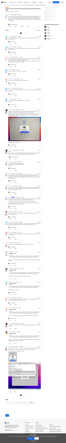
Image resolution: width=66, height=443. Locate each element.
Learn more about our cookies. (52, 436)
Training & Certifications (29, 426)
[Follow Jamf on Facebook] (13, 430)
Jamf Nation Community (29, 428)
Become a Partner (28, 433)
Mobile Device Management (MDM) (41, 428)
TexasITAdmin (10, 161)
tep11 (9, 36)
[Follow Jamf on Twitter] (5, 430)
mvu (48, 26)
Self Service (52, 424)
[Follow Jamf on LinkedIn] (7, 430)
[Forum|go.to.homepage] (3, 2)
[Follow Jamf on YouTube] (9, 430)
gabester (9, 346)
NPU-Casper (10, 46)
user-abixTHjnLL (11, 78)
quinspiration (10, 282)
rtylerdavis (10, 331)
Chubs (48, 29)
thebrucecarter (49, 38)
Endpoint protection (53, 428)
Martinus (9, 297)
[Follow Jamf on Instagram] (11, 430)
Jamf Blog (27, 429)
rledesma (9, 307)
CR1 (9, 69)
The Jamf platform (38, 424)
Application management (39, 429)
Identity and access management (55, 426)
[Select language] (51, 2)
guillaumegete (10, 211)
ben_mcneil (10, 57)
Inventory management (39, 431)
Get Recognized (33, 2)
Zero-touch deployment (39, 426)
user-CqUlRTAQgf (11, 268)
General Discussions (12, 2)
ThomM (48, 32)
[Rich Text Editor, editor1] (23, 408)
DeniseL (9, 242)
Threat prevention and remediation (55, 429)
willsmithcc (10, 88)
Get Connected (26, 2)
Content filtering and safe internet (55, 431)
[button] (56, 2)
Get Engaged (40, 2)
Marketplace (27, 431)
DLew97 (9, 232)
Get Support (19, 2)
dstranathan (10, 109)
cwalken (9, 14)
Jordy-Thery (49, 35)
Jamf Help (27, 424)
